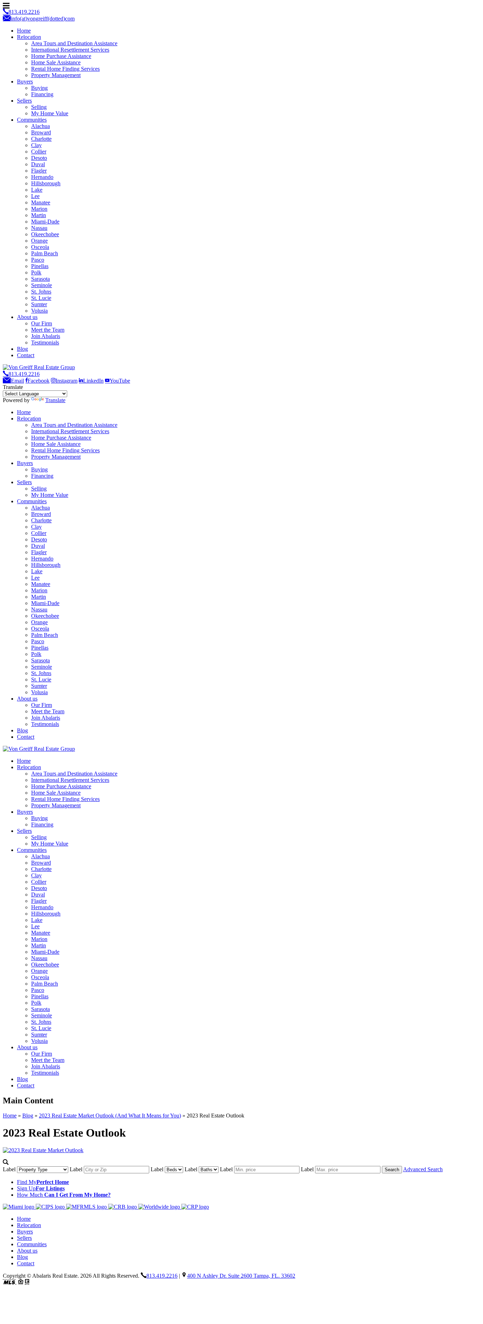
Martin (38, 215)
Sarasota (40, 279)
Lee (35, 196)
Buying (39, 88)
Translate (55, 400)
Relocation (29, 37)
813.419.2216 (24, 374)
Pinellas (39, 266)
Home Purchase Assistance (61, 56)
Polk (36, 272)
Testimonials (45, 342)
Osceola (40, 247)
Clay (36, 145)
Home (24, 31)
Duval (38, 164)
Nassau (39, 228)
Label (10, 1169)
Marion (39, 209)
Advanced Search (423, 1169)
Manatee (40, 202)
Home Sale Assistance (56, 62)
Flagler (39, 171)
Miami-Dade (45, 222)
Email (17, 381)
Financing (42, 94)
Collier (38, 152)
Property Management (56, 75)
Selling (39, 107)
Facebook (39, 381)
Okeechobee (45, 234)
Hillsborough (45, 183)
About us (27, 317)
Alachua (40, 126)
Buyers (25, 82)
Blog (22, 349)
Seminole (41, 285)
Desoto (39, 158)
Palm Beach (44, 253)
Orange (39, 241)
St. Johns (41, 292)
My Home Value (49, 113)
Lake (36, 190)
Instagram (66, 381)
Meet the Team (47, 330)
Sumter (39, 304)
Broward (41, 132)
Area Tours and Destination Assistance (74, 43)
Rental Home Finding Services (65, 69)
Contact (25, 355)
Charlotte (41, 139)
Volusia (39, 311)
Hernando (42, 177)
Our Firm (41, 323)
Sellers (24, 101)
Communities (32, 120)
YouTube (120, 381)
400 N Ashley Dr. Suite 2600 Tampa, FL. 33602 (241, 1276)
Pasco (37, 260)
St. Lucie (41, 298)
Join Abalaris (45, 336)
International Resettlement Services (70, 50)
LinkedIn (93, 381)
